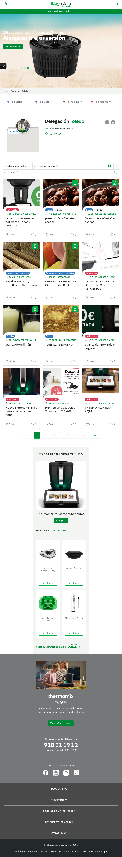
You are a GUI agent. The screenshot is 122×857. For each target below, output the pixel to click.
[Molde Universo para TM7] (48, 603)
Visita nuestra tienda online (59, 11)
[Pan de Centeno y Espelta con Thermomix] (21, 259)
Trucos (49, 210)
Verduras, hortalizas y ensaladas (60, 273)
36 (85, 435)
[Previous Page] (27, 435)
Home (5, 91)
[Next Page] (95, 435)
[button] (116, 4)
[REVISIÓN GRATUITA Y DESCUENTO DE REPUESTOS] (100, 259)
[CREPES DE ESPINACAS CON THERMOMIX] (61, 259)
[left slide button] (6, 68)
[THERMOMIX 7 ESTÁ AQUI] (100, 385)
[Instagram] (66, 772)
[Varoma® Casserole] (74, 553)
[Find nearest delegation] (5, 4)
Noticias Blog (12, 210)
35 (78, 435)
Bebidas (10, 336)
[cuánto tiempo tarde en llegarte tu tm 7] (100, 322)
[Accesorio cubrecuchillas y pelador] (48, 553)
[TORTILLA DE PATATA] (61, 322)
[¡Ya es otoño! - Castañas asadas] (61, 196)
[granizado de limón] (21, 322)
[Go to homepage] (61, 4)
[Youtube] (56, 772)
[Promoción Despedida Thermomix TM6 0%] (61, 385)
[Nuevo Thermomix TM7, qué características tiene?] (21, 385)
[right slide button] (14, 68)
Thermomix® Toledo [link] (19, 91)
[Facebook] (45, 772)
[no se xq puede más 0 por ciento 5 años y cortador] (21, 196)
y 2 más (59, 210)
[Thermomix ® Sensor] (74, 603)
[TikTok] (76, 772)
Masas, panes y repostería (18, 273)
